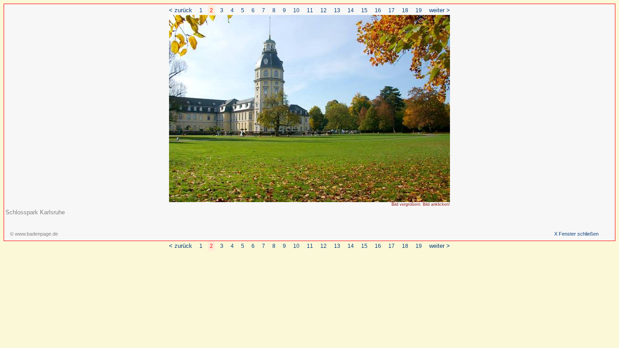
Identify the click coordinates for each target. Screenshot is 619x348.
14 (351, 10)
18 (405, 10)
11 (310, 10)
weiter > (439, 10)
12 (323, 10)
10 (296, 10)
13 (337, 10)
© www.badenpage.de (34, 234)
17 (391, 10)
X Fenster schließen (576, 234)
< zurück (180, 10)
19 (419, 10)
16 (378, 10)
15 (364, 10)
